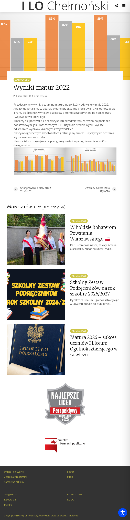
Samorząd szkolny (14, 482)
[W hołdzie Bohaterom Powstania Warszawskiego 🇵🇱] (36, 239)
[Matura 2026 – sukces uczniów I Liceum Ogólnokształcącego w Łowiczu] (36, 349)
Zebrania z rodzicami (15, 476)
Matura (8, 504)
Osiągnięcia (10, 494)
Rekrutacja (10, 499)
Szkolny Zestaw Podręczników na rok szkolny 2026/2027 (92, 288)
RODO (70, 499)
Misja (70, 476)
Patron (70, 471)
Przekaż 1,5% (74, 494)
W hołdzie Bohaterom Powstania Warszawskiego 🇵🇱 (93, 233)
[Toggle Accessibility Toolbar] (122, 512)
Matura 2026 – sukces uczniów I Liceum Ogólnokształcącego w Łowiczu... (94, 346)
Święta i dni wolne (14, 471)
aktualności (22, 79)
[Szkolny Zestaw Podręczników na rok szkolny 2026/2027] (36, 294)
